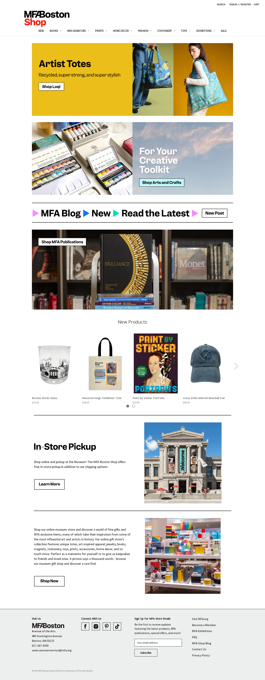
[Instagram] (96, 626)
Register (246, 4)
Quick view (55, 360)
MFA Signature (76, 30)
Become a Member (204, 625)
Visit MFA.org (200, 619)
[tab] (127, 406)
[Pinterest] (107, 626)
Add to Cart (55, 366)
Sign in (233, 4)
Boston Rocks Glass (45, 398)
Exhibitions (204, 30)
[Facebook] (85, 626)
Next (236, 366)
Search (221, 4)
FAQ (194, 637)
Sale (224, 30)
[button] (82, 79)
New (41, 30)
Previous (25, 366)
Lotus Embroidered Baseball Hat (204, 398)
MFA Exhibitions (202, 631)
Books (54, 30)
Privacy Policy (201, 655)
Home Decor (121, 30)
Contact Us (199, 649)
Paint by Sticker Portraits (148, 398)
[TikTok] (117, 626)
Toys (184, 30)
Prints (99, 30)
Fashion (143, 30)
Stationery (164, 30)
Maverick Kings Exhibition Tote (102, 398)
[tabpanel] (55, 369)
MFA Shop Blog (201, 643)
